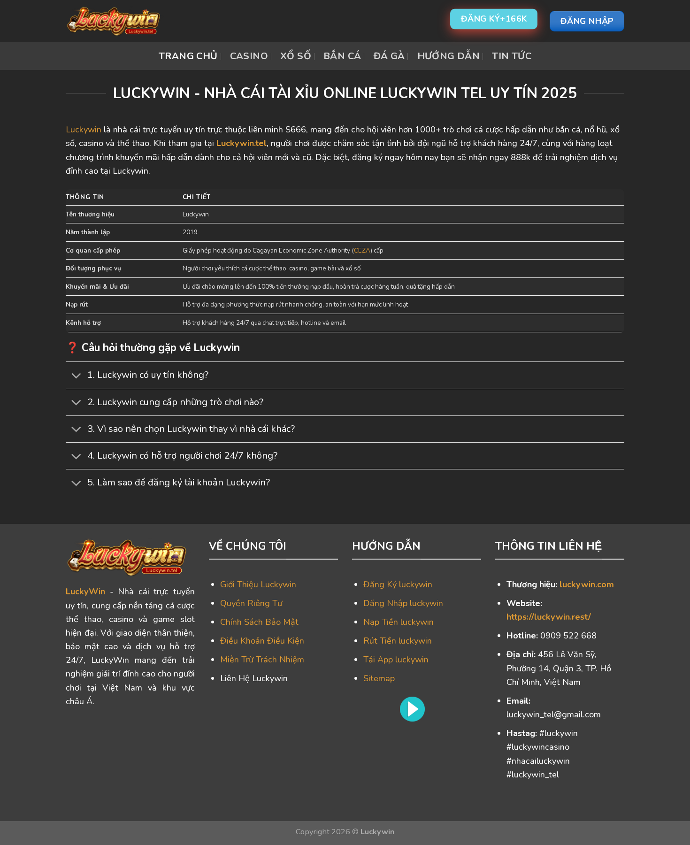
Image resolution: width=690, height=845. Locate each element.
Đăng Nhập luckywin (403, 603)
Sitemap (379, 678)
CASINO (249, 56)
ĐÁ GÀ (389, 56)
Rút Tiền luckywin (397, 640)
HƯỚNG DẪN (448, 56)
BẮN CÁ (342, 56)
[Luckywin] (116, 21)
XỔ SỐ (295, 56)
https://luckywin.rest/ (548, 616)
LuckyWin (85, 591)
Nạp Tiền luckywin (398, 622)
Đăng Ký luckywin (397, 584)
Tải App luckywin (396, 659)
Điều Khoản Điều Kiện (262, 640)
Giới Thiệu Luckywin (258, 584)
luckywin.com (587, 584)
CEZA (362, 250)
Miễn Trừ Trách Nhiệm (262, 659)
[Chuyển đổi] (76, 376)
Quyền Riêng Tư (251, 603)
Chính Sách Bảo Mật (259, 622)
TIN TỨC (511, 56)
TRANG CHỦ (188, 56)
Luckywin (83, 129)
